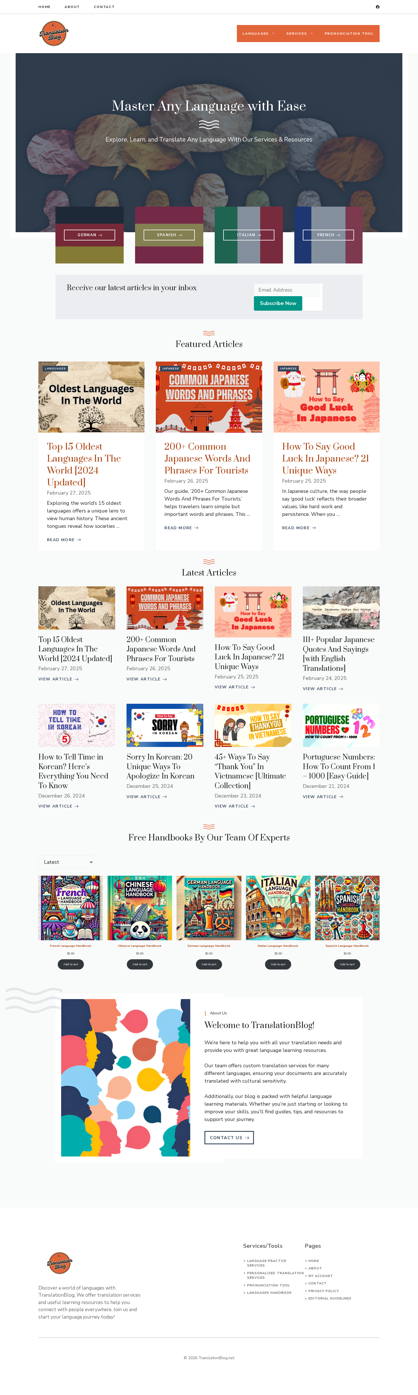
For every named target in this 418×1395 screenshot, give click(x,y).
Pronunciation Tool (349, 33)
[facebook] (378, 7)
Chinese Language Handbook (140, 946)
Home (44, 7)
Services (296, 33)
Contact (104, 7)
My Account (321, 1276)
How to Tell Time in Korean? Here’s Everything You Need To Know (73, 772)
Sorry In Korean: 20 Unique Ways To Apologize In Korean (160, 767)
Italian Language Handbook (278, 946)
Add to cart (70, 964)
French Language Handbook (70, 946)
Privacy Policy (324, 1291)
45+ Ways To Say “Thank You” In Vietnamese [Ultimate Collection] (250, 772)
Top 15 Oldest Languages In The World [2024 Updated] (84, 465)
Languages (256, 33)
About (72, 7)
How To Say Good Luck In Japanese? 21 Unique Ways (325, 459)
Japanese (170, 369)
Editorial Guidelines (330, 1298)
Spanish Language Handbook (347, 946)
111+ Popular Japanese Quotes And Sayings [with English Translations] (339, 654)
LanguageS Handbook (269, 1293)
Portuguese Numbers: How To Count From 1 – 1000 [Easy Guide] (339, 767)
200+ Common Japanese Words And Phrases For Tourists (207, 459)
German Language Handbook (208, 946)
